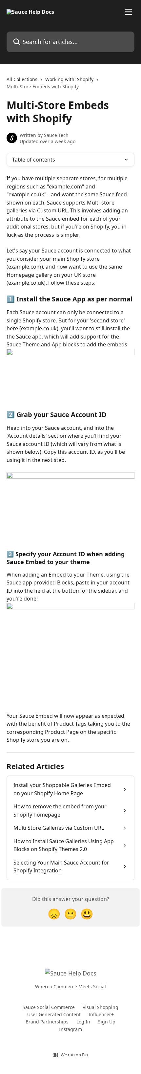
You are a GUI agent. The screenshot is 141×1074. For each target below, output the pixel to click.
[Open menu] (128, 12)
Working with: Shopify (69, 79)
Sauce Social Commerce (49, 1007)
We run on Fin (74, 1055)
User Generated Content (54, 1014)
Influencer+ (101, 1014)
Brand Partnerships (47, 1022)
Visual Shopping (100, 1007)
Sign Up (106, 1022)
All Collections (22, 79)
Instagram (70, 1029)
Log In (83, 1022)
